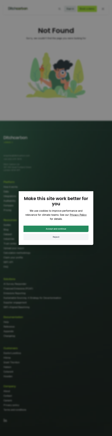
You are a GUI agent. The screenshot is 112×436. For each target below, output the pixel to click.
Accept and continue (56, 229)
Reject (56, 237)
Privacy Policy (78, 214)
